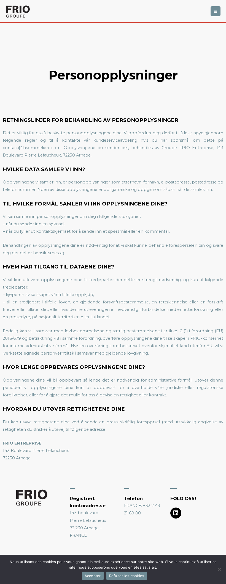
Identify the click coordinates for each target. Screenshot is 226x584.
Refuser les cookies (126, 576)
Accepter (93, 576)
